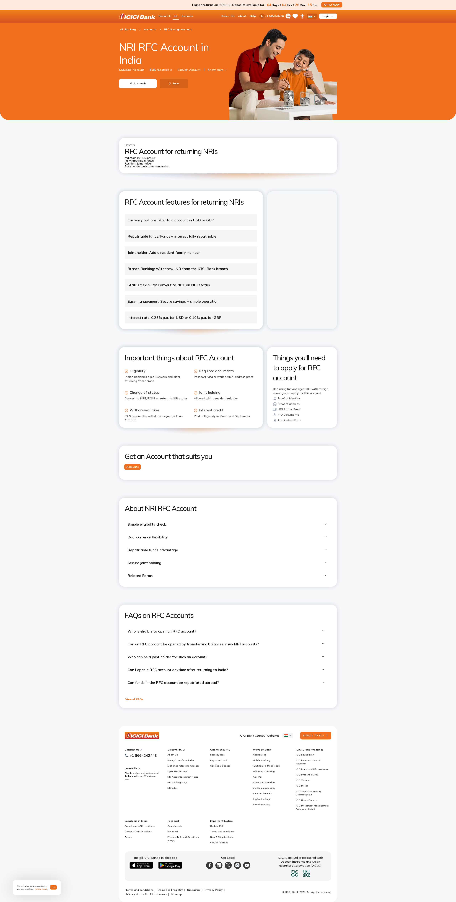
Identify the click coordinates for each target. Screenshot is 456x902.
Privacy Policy (214, 889)
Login (326, 16)
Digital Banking (261, 799)
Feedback (172, 831)
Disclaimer (194, 889)
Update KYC (216, 826)
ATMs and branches (264, 782)
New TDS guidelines (221, 837)
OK (53, 887)
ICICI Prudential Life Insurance (312, 769)
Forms (128, 837)
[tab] (132, 467)
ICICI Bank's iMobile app (266, 765)
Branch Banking (261, 804)
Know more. (41, 889)
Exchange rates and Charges (183, 765)
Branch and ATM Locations (140, 826)
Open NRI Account (177, 771)
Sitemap (176, 894)
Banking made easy (264, 788)
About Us (172, 754)
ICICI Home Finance (306, 800)
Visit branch (138, 83)
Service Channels (262, 793)
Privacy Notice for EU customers (146, 894)
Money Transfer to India (180, 760)
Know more (215, 69)
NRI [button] (175, 16)
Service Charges (219, 842)
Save (176, 83)
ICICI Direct (302, 785)
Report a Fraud (218, 760)
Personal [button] (164, 16)
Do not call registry (170, 889)
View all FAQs (134, 699)
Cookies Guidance (220, 765)
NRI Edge (172, 788)
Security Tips (217, 754)
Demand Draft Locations (138, 831)
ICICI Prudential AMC (307, 774)
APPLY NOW (332, 4)
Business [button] (187, 16)
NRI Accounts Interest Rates (182, 776)
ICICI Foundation (305, 754)
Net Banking (259, 754)
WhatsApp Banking (264, 771)
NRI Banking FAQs (177, 782)
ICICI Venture (303, 780)
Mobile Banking (261, 760)
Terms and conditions (222, 831)
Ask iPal (257, 776)
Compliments (174, 826)
